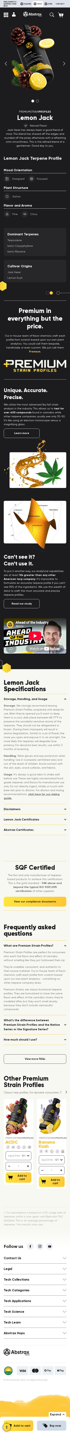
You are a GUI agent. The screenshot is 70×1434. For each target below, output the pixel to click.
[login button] (14, 14)
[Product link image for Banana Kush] (50, 1116)
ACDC (11, 1142)
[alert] (18, 1166)
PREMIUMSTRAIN (35, 111)
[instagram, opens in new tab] (40, 1246)
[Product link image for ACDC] (17, 1116)
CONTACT (60, 4)
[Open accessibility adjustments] (7, 1427)
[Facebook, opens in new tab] (30, 1246)
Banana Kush (47, 1144)
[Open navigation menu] (6, 15)
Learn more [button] (21, 433)
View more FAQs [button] (35, 1059)
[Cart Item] (62, 15)
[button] (52, 15)
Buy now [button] (55, 1425)
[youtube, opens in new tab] (49, 1246)
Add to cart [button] (22, 1425)
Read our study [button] (22, 603)
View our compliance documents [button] (35, 901)
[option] (35, 58)
